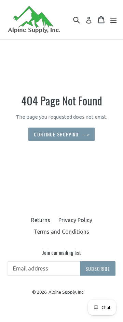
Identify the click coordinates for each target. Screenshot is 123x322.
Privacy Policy (75, 220)
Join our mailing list (61, 252)
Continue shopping (56, 134)
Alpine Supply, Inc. (66, 292)
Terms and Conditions (61, 232)
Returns (40, 220)
